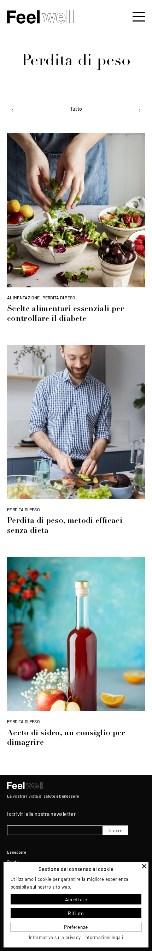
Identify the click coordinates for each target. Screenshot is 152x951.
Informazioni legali (103, 937)
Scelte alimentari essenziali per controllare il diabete (65, 314)
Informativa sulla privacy (55, 937)
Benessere (16, 852)
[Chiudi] (144, 866)
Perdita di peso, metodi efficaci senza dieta (64, 526)
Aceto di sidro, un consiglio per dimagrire (66, 738)
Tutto (76, 109)
